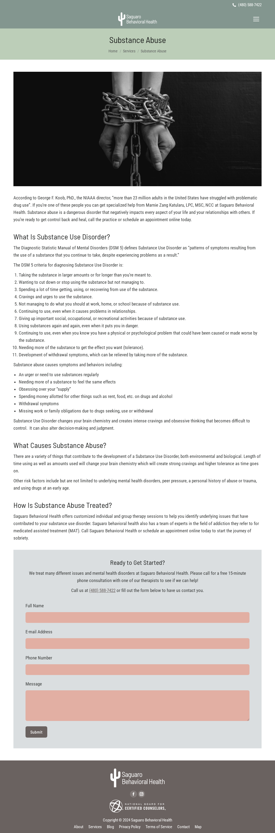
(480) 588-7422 (250, 4)
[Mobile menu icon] (256, 19)
